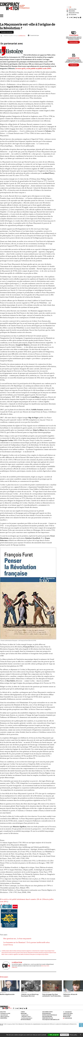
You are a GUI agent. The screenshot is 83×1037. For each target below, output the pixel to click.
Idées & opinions (4, 1016)
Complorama (24, 1015)
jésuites (41, 952)
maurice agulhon (13, 954)
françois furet (12, 952)
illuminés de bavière (33, 952)
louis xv (7, 954)
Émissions (24, 1013)
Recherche (68, 1012)
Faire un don (68, 1018)
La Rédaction (21, 35)
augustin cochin (30, 951)
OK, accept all (54, 1034)
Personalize (64, 1034)
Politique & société (5, 1013)
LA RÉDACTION (17, 962)
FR (67, 7)
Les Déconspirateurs (26, 1018)
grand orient (19, 952)
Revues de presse (26, 1019)
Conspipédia (3, 1018)
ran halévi (21, 954)
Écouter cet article (6, 32)
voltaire (46, 954)
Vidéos (23, 1011)
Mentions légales (47, 1018)
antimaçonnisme (21, 951)
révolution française (29, 954)
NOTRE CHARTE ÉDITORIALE (49, 1015)
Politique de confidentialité (50, 1019)
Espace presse (67, 1015)
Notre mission (46, 1013)
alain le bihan (12, 951)
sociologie (38, 954)
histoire (25, 952)
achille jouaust (5, 951)
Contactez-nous (68, 1013)
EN (70, 7)
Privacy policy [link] (73, 1034)
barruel (37, 951)
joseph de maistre (48, 952)
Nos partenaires (47, 1016)
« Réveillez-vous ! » (26, 1016)
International (4, 1015)
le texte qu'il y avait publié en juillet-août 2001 (33, 68)
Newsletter (66, 1016)
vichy (42, 954)
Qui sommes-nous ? (47, 1011)
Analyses (3, 1011)
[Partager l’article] (1, 35)
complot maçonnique (45, 951)
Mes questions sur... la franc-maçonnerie (17, 938)
